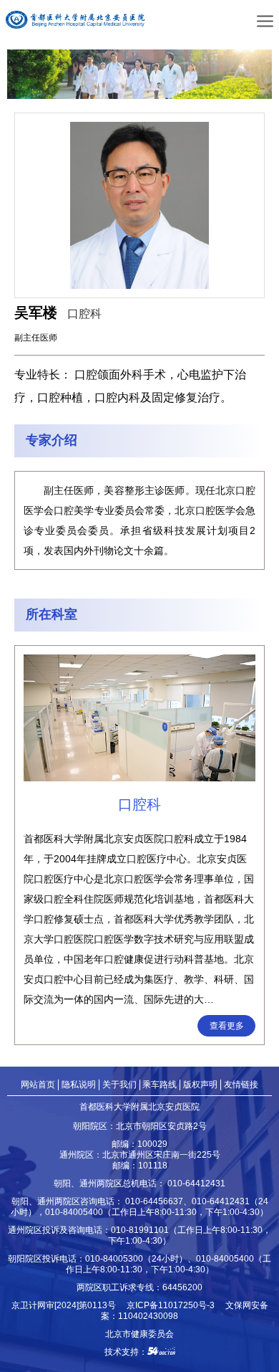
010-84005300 (114, 1258)
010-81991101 (140, 1229)
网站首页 (38, 1084)
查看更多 (227, 1025)
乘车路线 (159, 1084)
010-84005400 (74, 1211)
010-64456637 (154, 1201)
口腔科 (84, 314)
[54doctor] (161, 1351)
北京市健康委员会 (139, 1333)
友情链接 (241, 1084)
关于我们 (119, 1084)
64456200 (182, 1287)
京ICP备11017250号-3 (175, 1305)
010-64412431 (196, 1183)
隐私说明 (79, 1084)
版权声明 (200, 1084)
